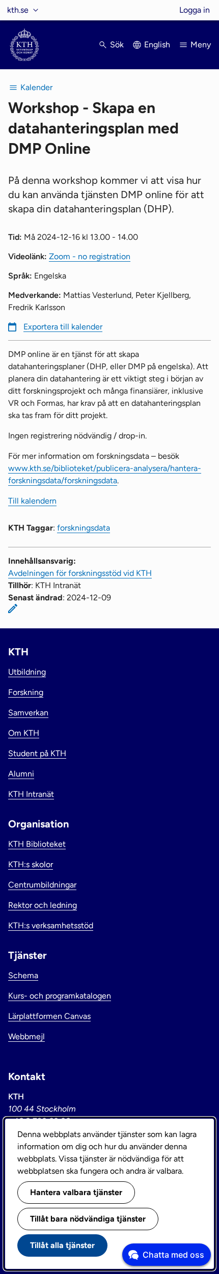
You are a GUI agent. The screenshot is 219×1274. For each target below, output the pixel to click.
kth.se (18, 10)
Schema (23, 975)
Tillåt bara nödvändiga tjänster (88, 1219)
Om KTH (23, 733)
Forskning (25, 692)
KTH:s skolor (30, 864)
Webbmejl (26, 1036)
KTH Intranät (31, 794)
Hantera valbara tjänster (76, 1192)
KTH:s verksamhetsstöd (50, 925)
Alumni (21, 774)
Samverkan (28, 712)
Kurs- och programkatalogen (59, 996)
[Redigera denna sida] (12, 608)
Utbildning (27, 672)
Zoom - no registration (89, 256)
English (157, 44)
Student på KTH (37, 753)
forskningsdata (83, 528)
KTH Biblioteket (37, 844)
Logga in (194, 10)
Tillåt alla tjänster (62, 1245)
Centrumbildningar (42, 885)
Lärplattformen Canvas (49, 1016)
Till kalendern (32, 501)
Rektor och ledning (42, 905)
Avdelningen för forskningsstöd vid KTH (80, 573)
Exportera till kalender (62, 326)
